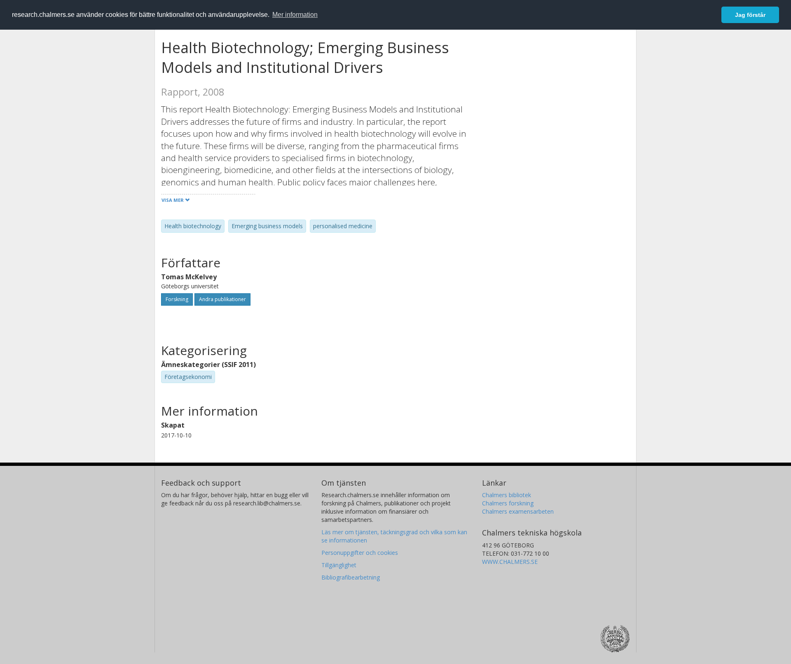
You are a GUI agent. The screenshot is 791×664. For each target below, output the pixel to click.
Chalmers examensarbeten (518, 511)
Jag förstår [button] (750, 15)
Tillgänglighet (338, 565)
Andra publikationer (222, 299)
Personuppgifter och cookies (359, 552)
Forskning (177, 299)
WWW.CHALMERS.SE (510, 562)
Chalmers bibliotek (506, 495)
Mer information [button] (295, 14)
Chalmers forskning (508, 503)
